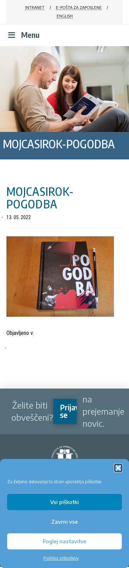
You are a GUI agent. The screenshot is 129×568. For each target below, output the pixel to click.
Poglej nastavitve (64, 541)
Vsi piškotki (64, 502)
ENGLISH (65, 16)
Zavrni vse (64, 521)
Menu (30, 35)
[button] (118, 467)
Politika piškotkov (60, 558)
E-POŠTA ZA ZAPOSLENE (79, 7)
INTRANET (34, 7)
